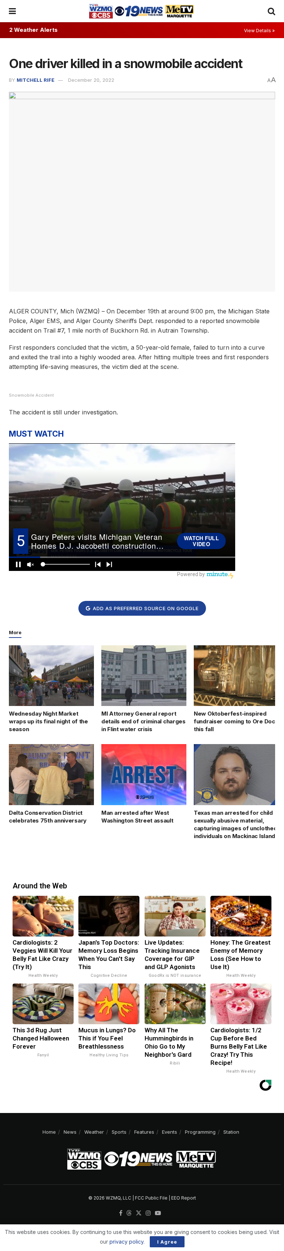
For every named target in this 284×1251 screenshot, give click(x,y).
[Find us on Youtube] (158, 1213)
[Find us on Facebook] (120, 1213)
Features (144, 1132)
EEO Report (183, 1198)
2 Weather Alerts (33, 29)
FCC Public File (151, 1198)
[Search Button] (271, 11)
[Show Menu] (12, 11)
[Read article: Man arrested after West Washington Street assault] (143, 774)
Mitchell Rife (35, 80)
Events (169, 1132)
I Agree (167, 1242)
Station (231, 1132)
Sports (119, 1132)
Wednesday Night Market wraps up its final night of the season (48, 721)
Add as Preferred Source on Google (145, 608)
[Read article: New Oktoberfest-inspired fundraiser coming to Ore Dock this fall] (236, 675)
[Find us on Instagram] (148, 1213)
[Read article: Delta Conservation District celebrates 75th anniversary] (51, 774)
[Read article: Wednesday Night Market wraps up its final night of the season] (51, 675)
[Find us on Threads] (129, 1213)
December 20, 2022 (91, 80)
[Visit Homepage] (141, 11)
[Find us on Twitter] (139, 1213)
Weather (94, 1132)
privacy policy (126, 1241)
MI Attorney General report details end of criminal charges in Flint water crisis (143, 721)
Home (49, 1132)
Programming (200, 1132)
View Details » (259, 30)
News (70, 1132)
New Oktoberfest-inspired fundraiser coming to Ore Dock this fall (236, 721)
